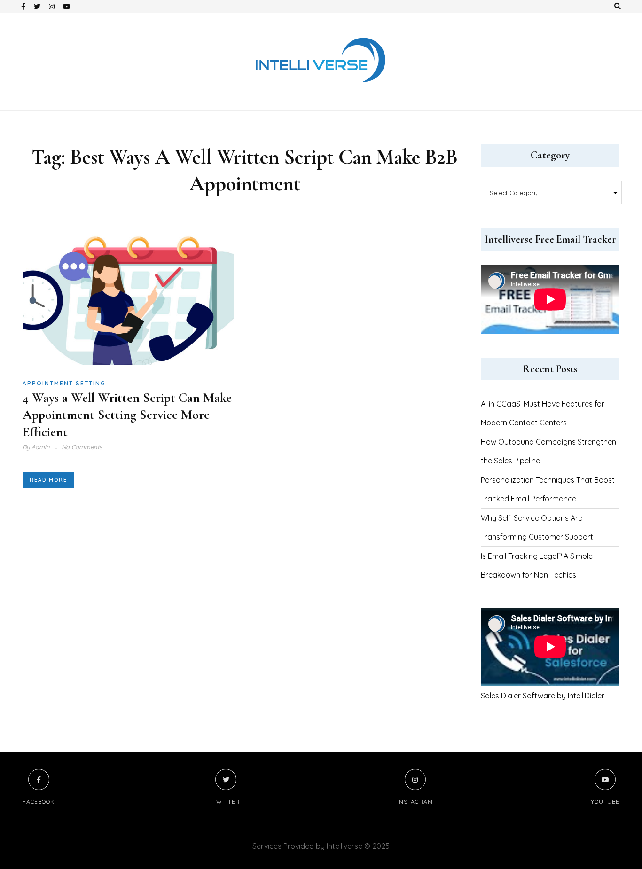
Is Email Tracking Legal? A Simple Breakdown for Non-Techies (537, 565)
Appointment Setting (64, 383)
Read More (48, 480)
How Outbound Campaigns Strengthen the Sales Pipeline (548, 451)
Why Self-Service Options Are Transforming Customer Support (537, 527)
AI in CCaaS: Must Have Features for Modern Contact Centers (542, 413)
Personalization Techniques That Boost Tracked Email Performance (548, 489)
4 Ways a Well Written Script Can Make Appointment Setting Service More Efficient (127, 415)
